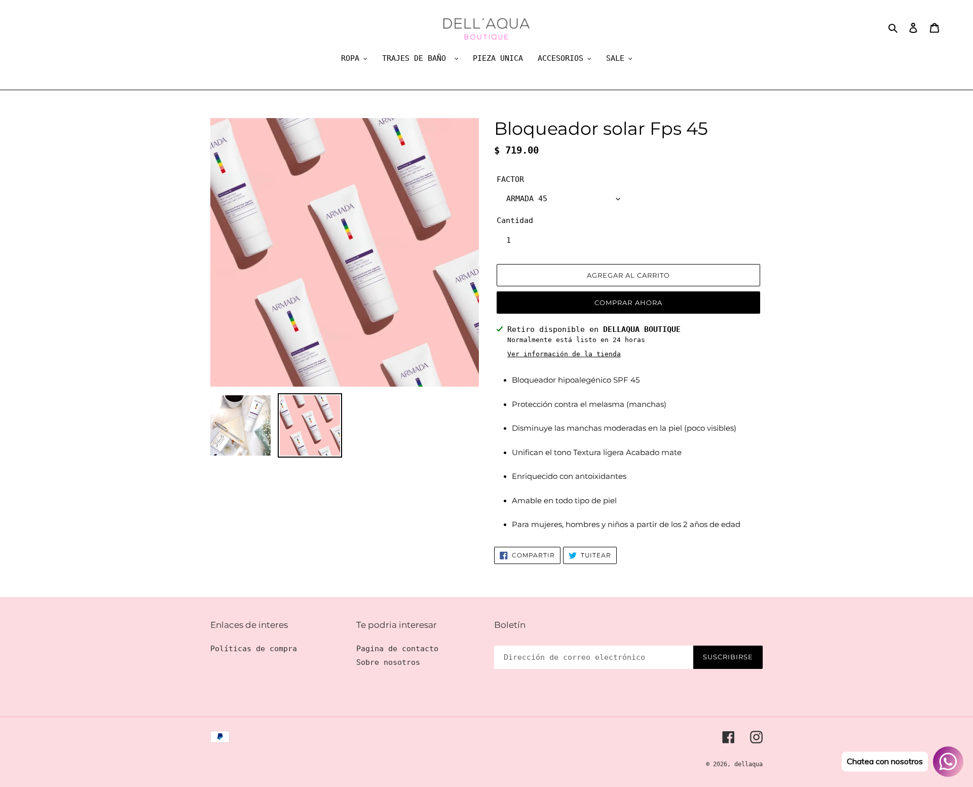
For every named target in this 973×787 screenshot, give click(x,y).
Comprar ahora (628, 302)
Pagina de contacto (397, 648)
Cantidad (515, 220)
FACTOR (510, 179)
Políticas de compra (253, 648)
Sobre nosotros (388, 662)
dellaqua (748, 764)
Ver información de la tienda (564, 354)
